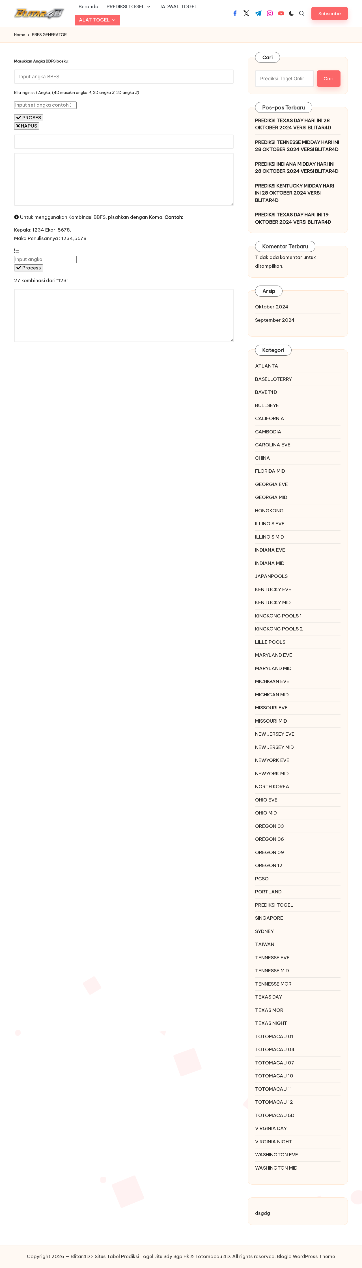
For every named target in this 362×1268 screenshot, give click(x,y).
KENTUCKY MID (273, 602)
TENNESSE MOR (273, 984)
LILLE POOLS (270, 642)
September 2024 (275, 320)
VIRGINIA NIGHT (273, 1142)
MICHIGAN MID (272, 695)
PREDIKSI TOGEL (274, 905)
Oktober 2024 (271, 307)
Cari (267, 57)
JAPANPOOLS (271, 576)
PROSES (31, 118)
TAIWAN (264, 944)
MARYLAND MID (273, 668)
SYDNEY (264, 931)
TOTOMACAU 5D (274, 1115)
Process (31, 268)
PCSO (262, 879)
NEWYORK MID (272, 773)
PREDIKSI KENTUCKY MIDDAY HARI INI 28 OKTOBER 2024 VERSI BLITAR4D (294, 193)
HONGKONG (269, 510)
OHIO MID (266, 813)
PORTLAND (268, 892)
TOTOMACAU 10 (274, 1076)
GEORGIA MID (271, 497)
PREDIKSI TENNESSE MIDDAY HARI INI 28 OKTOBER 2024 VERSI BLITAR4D (297, 146)
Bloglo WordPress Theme (306, 1256)
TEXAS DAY (268, 997)
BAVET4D (266, 392)
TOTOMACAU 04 (275, 1049)
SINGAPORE (269, 918)
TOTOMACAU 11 (273, 1089)
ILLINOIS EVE (270, 523)
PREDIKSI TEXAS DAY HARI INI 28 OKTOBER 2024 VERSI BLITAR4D (293, 124)
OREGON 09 (269, 852)
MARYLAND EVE (273, 655)
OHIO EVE (266, 800)
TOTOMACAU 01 (274, 1036)
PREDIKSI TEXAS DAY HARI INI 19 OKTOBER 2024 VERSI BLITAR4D (293, 218)
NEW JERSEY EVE (274, 734)
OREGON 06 (269, 839)
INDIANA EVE (270, 550)
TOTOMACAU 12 (274, 1102)
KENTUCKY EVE (273, 589)
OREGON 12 (269, 865)
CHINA (262, 458)
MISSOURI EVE (271, 708)
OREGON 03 (269, 826)
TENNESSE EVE (272, 957)
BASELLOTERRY (273, 379)
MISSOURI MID (271, 721)
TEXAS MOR (269, 1010)
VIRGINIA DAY (271, 1128)
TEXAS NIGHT (271, 1023)
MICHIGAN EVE (272, 681)
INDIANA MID (270, 563)
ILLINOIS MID (269, 537)
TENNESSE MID (272, 970)
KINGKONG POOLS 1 (278, 616)
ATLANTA (266, 366)
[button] (329, 13)
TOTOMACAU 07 (274, 1063)
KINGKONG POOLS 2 (279, 629)
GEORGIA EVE (271, 484)
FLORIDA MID (270, 471)
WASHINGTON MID (276, 1168)
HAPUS (28, 126)
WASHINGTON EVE (276, 1155)
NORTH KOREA (272, 786)
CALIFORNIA (269, 418)
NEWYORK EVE (272, 760)
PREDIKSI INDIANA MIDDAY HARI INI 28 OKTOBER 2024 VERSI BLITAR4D (297, 167)
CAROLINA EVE (272, 445)
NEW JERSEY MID (274, 747)
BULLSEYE (267, 405)
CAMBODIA (268, 432)
